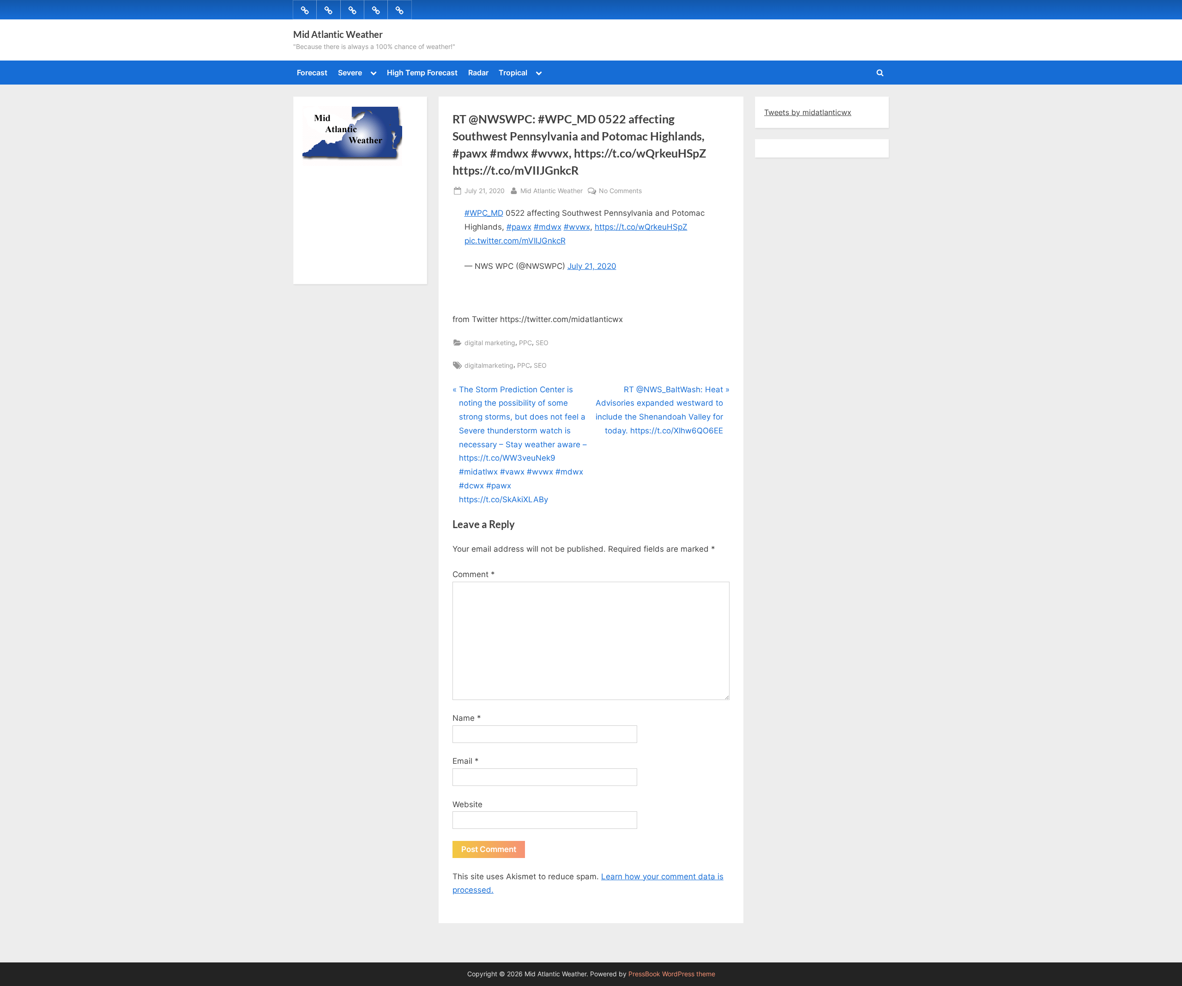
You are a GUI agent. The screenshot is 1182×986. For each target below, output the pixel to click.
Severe (350, 72)
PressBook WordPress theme (671, 974)
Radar (478, 72)
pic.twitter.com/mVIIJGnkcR (515, 240)
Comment (473, 574)
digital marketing (489, 343)
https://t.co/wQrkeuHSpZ (641, 226)
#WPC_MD (483, 213)
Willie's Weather (340, 270)
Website (467, 804)
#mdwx (547, 226)
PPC (525, 343)
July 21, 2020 (591, 266)
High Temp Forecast (422, 72)
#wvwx (577, 226)
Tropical (513, 72)
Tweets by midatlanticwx (807, 112)
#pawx (519, 226)
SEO (542, 343)
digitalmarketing (488, 365)
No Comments (620, 191)
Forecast (312, 72)
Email (465, 761)
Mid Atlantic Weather (338, 34)
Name (466, 718)
